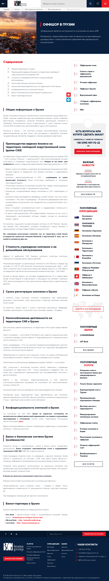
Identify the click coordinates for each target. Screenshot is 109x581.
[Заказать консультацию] (68, 95)
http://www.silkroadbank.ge (30, 520)
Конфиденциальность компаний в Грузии (27, 89)
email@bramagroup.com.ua (88, 553)
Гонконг (64, 553)
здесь (21, 421)
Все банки (88, 350)
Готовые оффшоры (33, 555)
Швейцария (51, 560)
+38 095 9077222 (84, 549)
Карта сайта (31, 563)
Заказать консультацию (88, 151)
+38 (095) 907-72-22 (88, 142)
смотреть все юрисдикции (88, 309)
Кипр (49, 557)
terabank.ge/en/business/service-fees (27, 517)
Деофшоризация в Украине (33, 559)
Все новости (88, 194)
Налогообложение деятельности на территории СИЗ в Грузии (36, 86)
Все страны (51, 566)
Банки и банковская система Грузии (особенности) (31, 93)
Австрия (64, 547)
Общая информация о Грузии (23, 69)
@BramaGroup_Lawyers (87, 560)
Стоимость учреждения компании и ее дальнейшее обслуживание (32, 79)
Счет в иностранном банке (34, 547)
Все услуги (88, 464)
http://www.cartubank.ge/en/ (28, 523)
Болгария (50, 547)
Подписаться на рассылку (94, 534)
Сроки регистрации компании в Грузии (27, 83)
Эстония (50, 563)
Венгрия (50, 553)
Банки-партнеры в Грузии (21, 96)
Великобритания (53, 550)
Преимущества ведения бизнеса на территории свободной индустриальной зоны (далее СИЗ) (35, 73)
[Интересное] (68, 89)
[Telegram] (68, 100)
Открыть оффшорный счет (36, 552)
